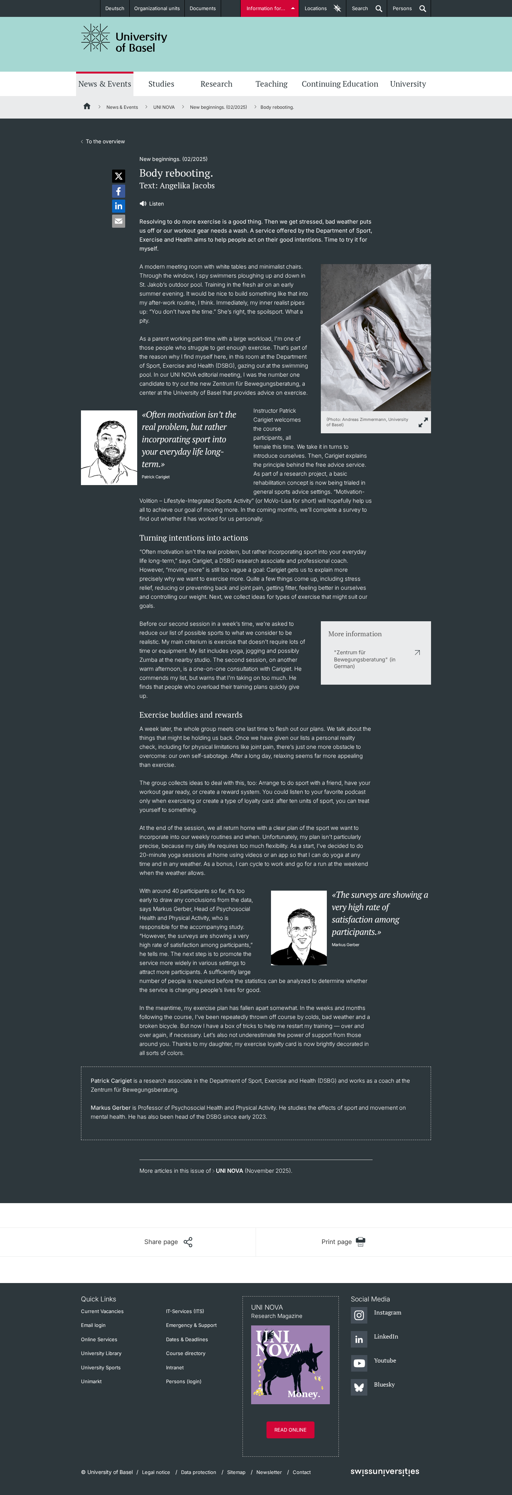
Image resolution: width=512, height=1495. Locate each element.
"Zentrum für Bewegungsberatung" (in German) (364, 659)
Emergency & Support (191, 1325)
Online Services (99, 1339)
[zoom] (376, 337)
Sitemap (236, 1472)
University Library (101, 1353)
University (408, 83)
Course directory (185, 1353)
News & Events (104, 83)
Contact (302, 1472)
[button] (118, 176)
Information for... (266, 8)
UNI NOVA (164, 107)
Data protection (198, 1472)
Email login (93, 1325)
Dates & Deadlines (187, 1339)
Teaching (271, 83)
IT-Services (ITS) (185, 1311)
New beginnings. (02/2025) (218, 107)
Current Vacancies (102, 1311)
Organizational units (157, 8)
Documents (203, 8)
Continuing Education (340, 83)
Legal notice (156, 1472)
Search (357, 11)
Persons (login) (184, 1381)
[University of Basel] (124, 38)
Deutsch (114, 8)
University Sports (101, 1367)
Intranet (175, 1367)
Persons (399, 11)
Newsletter (269, 1472)
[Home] (87, 107)
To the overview (105, 141)
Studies (161, 83)
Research (216, 83)
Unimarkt (91, 1381)
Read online (290, 1430)
